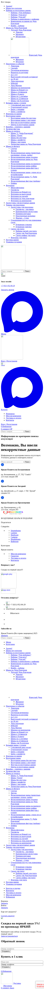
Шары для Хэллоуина (20, 101)
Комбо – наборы (17, 26)
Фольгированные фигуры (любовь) (25, 181)
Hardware (14, 535)
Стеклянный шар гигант (21, 105)
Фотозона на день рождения (22, 198)
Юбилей (14, 83)
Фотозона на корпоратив (21, 201)
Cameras (14, 537)
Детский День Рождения (21, 30)
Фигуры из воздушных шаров (23, 122)
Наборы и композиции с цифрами (25, 19)
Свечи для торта (17, 229)
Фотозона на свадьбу (19, 196)
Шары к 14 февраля (19, 92)
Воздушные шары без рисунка (23, 118)
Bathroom (14, 541)
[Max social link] (22, 332)
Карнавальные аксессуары (27, 211)
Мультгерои (21, 36)
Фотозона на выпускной (21, 194)
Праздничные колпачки (25, 216)
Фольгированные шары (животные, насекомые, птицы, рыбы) (26, 154)
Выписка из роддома (19, 72)
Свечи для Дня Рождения (26, 233)
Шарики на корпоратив (20, 88)
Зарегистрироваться (9, 936)
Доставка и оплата (18, 558)
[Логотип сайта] (13, 269)
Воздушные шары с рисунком (23, 120)
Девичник (15, 66)
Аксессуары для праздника (22, 207)
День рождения (17, 81)
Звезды (14, 151)
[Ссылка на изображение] (13, 514)
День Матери (16, 85)
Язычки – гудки (22, 218)
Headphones (15, 539)
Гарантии (15, 556)
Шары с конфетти (18, 140)
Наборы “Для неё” (18, 17)
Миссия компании (18, 554)
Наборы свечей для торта (26, 231)
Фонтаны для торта (19, 238)
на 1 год (14, 75)
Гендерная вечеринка (19, 70)
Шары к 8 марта (17, 94)
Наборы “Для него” (19, 15)
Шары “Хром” (17, 135)
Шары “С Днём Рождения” (22, 133)
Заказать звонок (7, 290)
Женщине (20, 59)
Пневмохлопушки (23, 214)
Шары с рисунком (18, 142)
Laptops (14, 533)
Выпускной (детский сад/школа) (24, 77)
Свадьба (14, 68)
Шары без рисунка (18, 138)
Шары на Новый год (19, 90)
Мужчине (20, 62)
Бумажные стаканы (24, 225)
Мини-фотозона (17, 188)
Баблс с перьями (17, 109)
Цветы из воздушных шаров (22, 125)
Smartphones (16, 531)
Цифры (14, 183)
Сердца (14, 148)
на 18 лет (14, 79)
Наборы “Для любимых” (21, 13)
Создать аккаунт (8, 916)
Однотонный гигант (19, 107)
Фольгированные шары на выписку (26, 164)
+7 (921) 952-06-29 (8, 286)
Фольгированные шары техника (24, 157)
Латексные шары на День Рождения (26, 144)
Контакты (15, 560)
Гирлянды (15, 190)
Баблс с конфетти (18, 112)
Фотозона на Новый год (21, 192)
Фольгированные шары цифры (24, 166)
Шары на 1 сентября (19, 96)
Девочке (19, 32)
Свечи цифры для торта (25, 235)
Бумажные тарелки (24, 227)
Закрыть (4, 635)
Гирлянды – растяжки (25, 209)
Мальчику (20, 34)
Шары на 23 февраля (19, 99)
